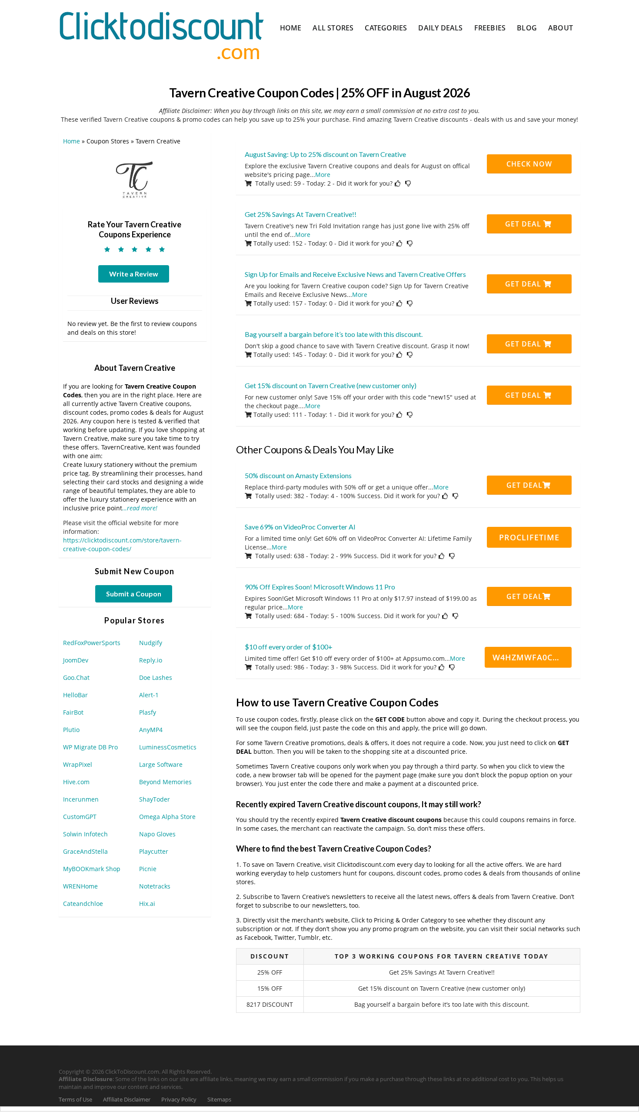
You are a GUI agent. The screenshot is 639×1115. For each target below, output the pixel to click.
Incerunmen (81, 799)
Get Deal (524, 224)
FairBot (73, 712)
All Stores (333, 28)
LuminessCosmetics (167, 747)
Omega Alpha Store (167, 816)
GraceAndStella (85, 851)
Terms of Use (75, 1099)
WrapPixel (77, 764)
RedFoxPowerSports (91, 643)
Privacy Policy (178, 1099)
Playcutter (153, 851)
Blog (527, 28)
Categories (386, 28)
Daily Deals (440, 28)
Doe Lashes (155, 677)
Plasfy (147, 712)
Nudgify (150, 643)
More (322, 174)
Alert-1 (149, 695)
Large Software (161, 764)
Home (291, 28)
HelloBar (75, 695)
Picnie (147, 869)
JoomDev (75, 660)
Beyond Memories (165, 782)
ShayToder (154, 799)
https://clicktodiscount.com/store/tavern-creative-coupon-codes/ (122, 544)
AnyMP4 (151, 730)
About (560, 28)
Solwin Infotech (85, 834)
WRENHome (80, 886)
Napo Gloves (157, 834)
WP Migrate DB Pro (90, 747)
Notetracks (154, 886)
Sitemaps (219, 1099)
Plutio (71, 730)
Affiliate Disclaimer (126, 1099)
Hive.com (76, 782)
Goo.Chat (76, 677)
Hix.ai (147, 903)
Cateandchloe (83, 903)
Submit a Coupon (133, 593)
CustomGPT (80, 816)
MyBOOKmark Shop (91, 869)
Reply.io (150, 660)
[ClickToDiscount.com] (161, 34)
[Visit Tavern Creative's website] (135, 178)
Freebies (490, 28)
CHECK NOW (529, 164)
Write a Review (133, 274)
